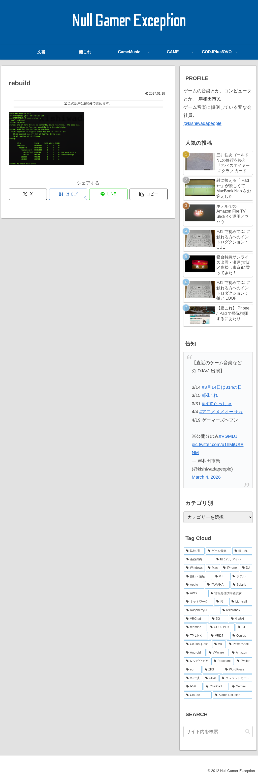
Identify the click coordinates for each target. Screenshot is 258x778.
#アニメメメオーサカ (221, 411)
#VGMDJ (228, 436)
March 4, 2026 (206, 477)
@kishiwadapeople (202, 123)
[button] (149, 194)
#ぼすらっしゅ (217, 403)
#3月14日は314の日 (222, 387)
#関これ (210, 395)
